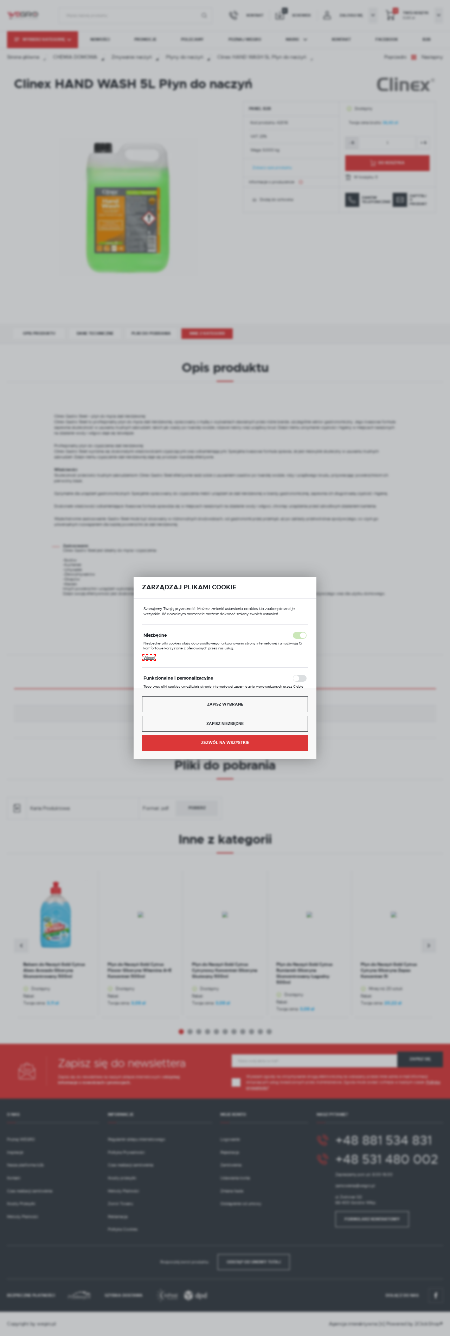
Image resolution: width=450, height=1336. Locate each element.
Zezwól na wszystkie (225, 742)
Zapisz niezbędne (225, 723)
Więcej (149, 657)
